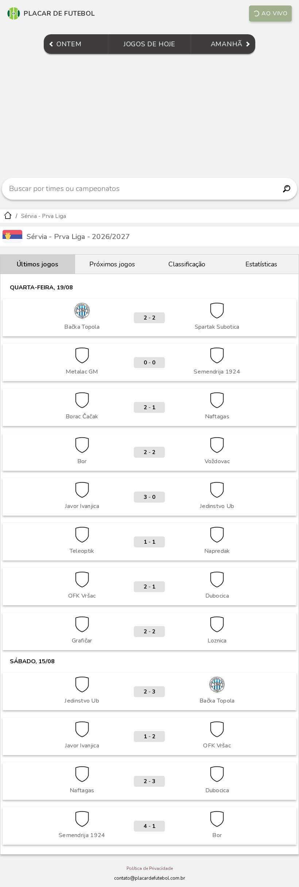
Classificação (186, 264)
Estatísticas (261, 264)
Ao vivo (274, 13)
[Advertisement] (149, 116)
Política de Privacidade (150, 868)
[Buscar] (286, 188)
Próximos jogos (112, 264)
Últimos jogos (37, 264)
